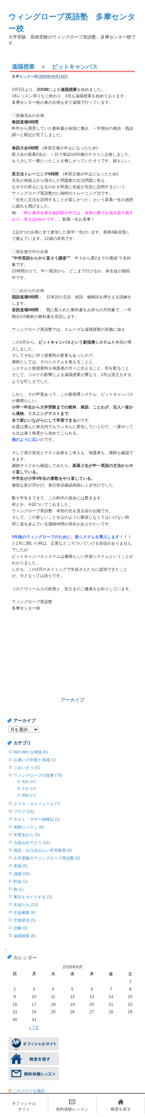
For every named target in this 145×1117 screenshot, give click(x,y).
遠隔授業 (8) (24, 936)
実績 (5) (20, 866)
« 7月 (34, 1027)
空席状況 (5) (24, 920)
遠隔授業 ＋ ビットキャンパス (55, 67)
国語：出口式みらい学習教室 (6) (42, 850)
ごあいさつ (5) (26, 767)
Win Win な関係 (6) (30, 752)
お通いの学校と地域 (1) (34, 760)
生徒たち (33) (25, 904)
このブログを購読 (28, 1091)
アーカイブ (72, 699)
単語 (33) (29, 782)
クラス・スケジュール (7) (36, 803)
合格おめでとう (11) (31, 842)
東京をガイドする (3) (32, 897)
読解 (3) (20, 928)
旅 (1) (18, 889)
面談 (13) (29, 795)
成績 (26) (21, 873)
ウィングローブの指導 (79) (37, 775)
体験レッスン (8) (28, 827)
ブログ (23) (23, 811)
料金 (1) (20, 881)
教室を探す (121, 1109)
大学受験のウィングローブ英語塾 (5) (46, 858)
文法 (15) (29, 788)
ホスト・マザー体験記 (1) (36, 819)
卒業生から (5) (26, 835)
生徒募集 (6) (24, 912)
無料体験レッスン (72, 1109)
